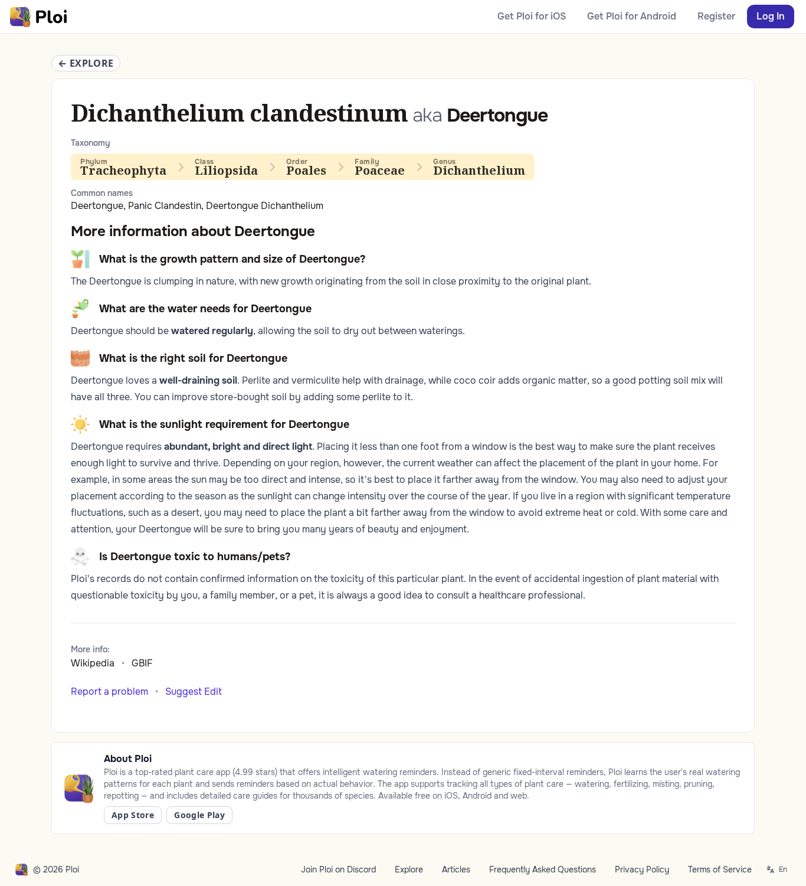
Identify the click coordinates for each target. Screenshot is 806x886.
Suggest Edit (193, 691)
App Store (133, 814)
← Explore (86, 63)
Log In (770, 16)
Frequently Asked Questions (542, 869)
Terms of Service (720, 869)
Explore (409, 869)
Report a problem (109, 691)
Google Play (199, 814)
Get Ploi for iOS (531, 16)
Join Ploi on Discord (338, 869)
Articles (456, 869)
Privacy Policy (642, 869)
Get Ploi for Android (631, 16)
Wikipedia (92, 663)
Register (716, 16)
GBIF (142, 663)
